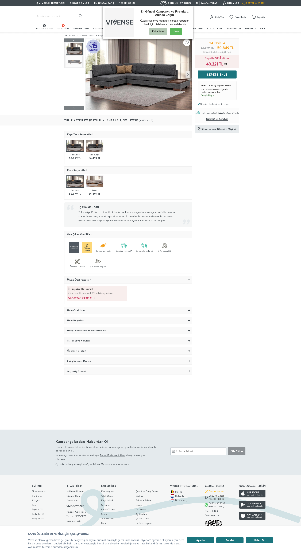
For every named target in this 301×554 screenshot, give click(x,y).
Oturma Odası (86, 35)
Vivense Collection (76, 511)
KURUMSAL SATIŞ (104, 3)
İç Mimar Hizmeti (75, 491)
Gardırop (105, 504)
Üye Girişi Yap (212, 515)
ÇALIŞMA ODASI (195, 28)
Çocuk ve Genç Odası (147, 491)
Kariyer (36, 500)
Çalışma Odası (143, 518)
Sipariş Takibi (211, 511)
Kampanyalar (107, 491)
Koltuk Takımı (108, 509)
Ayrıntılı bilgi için (92, 464)
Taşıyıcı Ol (37, 509)
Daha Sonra (158, 31)
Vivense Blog (73, 495)
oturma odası (81, 28)
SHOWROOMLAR (79, 3)
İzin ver (176, 31)
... (262, 28)
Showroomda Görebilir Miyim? (219, 129)
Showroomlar (38, 491)
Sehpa (104, 514)
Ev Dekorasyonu (144, 523)
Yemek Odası (107, 518)
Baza (103, 523)
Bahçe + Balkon (143, 500)
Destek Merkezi (217, 491)
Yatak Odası (107, 495)
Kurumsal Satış (74, 520)
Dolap (139, 504)
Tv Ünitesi (141, 509)
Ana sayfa (70, 35)
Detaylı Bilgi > (207, 95)
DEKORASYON (234, 28)
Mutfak (139, 495)
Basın (34, 504)
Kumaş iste (72, 500)
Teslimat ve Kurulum (217, 118)
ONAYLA (236, 451)
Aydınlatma (141, 514)
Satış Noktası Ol (40, 518)
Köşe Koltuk (107, 500)
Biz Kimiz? (37, 495)
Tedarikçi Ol (127, 3)
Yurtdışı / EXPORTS (76, 516)
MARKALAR (250, 28)
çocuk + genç (215, 28)
